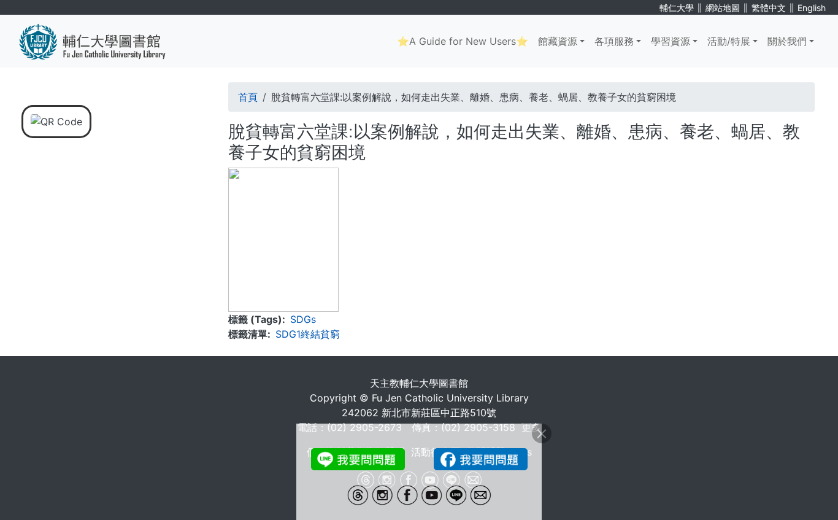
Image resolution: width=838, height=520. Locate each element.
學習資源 (670, 41)
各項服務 (614, 41)
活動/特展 (728, 41)
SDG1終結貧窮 (307, 334)
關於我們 (787, 41)
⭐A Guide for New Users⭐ (462, 41)
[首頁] (101, 41)
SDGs (303, 319)
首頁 (248, 97)
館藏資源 (557, 41)
